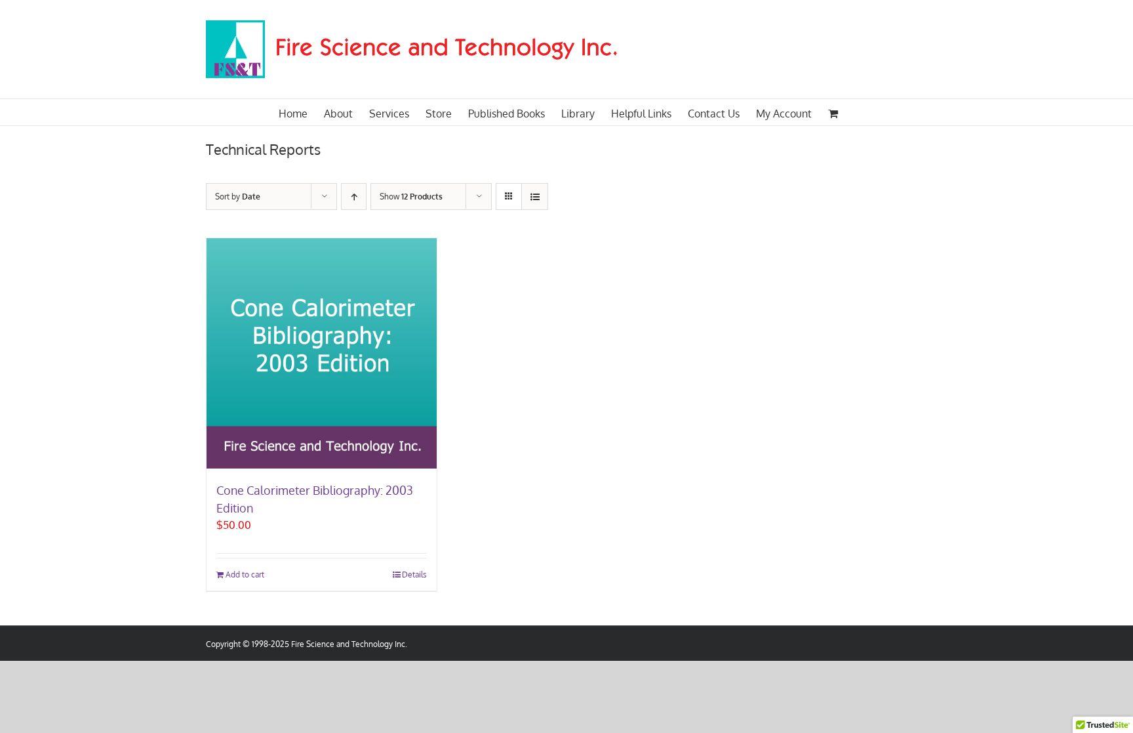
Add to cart (245, 574)
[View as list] (534, 196)
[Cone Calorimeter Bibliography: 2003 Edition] (322, 353)
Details (414, 574)
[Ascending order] (354, 196)
